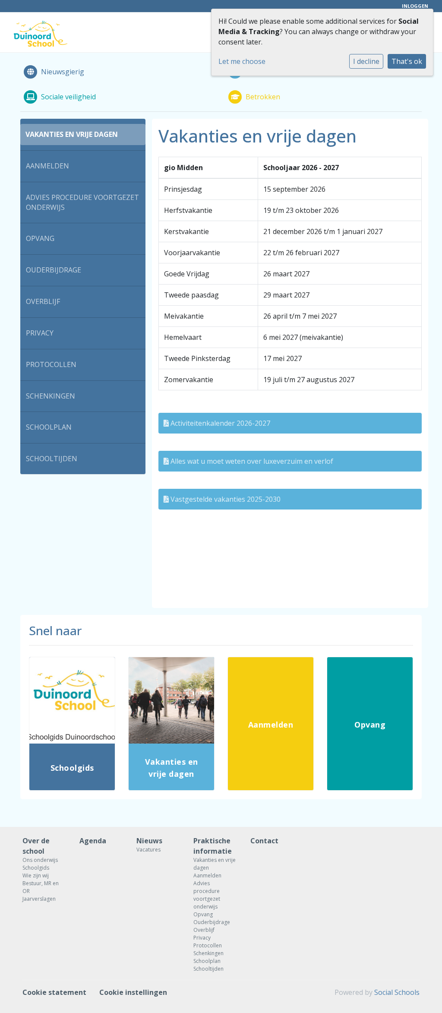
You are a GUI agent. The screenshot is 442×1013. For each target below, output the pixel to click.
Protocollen (51, 364)
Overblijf (43, 301)
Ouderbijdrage (53, 270)
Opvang (40, 238)
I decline (366, 61)
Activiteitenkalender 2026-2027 (219, 423)
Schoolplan (49, 427)
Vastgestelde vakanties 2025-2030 (225, 499)
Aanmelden (47, 166)
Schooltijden (51, 458)
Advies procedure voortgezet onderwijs (82, 202)
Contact (264, 840)
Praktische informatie (212, 846)
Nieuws (149, 840)
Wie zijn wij (35, 875)
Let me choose (241, 61)
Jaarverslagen (39, 898)
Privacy (40, 333)
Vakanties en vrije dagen (71, 134)
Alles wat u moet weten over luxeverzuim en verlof (251, 461)
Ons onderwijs (40, 860)
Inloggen (415, 6)
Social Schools (397, 992)
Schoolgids (35, 867)
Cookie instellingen (133, 992)
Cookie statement (54, 992)
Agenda (92, 840)
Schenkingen (50, 396)
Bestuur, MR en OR (40, 887)
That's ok (406, 61)
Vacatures (148, 849)
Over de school (36, 846)
